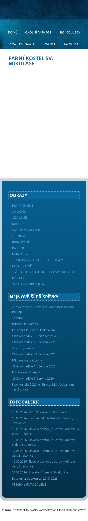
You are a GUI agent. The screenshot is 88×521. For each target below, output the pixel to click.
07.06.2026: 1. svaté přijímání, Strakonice (40, 472)
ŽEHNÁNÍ (18, 236)
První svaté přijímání (26, 372)
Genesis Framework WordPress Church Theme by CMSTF (49, 510)
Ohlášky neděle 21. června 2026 (34, 354)
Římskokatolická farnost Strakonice (44, 10)
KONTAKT (19, 278)
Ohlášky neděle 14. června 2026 (34, 366)
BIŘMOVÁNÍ (20, 242)
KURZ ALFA (20, 254)
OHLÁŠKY (18, 211)
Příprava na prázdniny (27, 360)
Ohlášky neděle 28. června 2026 (34, 342)
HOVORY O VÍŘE (23, 266)
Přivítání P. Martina (25, 324)
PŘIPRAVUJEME (22, 205)
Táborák (17, 318)
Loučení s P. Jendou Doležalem (33, 330)
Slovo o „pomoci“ (24, 348)
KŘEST (16, 224)
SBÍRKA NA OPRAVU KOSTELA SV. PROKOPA (43, 272)
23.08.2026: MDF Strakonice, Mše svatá (39, 412)
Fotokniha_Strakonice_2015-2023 (35, 478)
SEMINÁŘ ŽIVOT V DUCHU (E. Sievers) (38, 260)
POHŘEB (18, 248)
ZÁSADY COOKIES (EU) (28, 284)
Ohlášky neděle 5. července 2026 (34, 336)
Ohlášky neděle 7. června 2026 (33, 378)
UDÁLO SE (19, 217)
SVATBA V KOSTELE (26, 230)
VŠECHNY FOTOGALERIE (29, 484)
